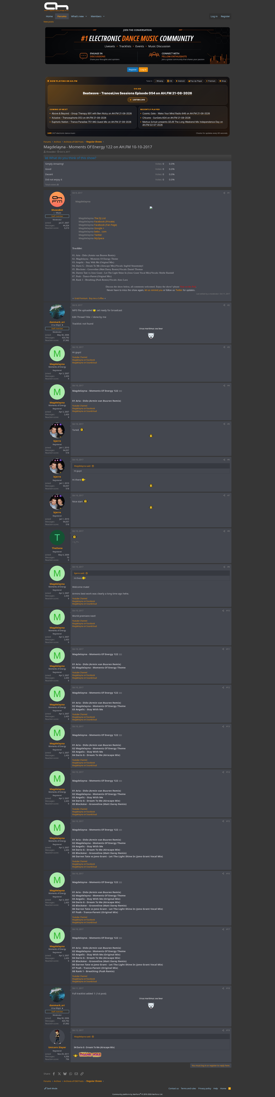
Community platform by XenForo (137, 1094)
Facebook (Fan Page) (98, 224)
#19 (228, 1030)
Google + (91, 228)
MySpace (91, 238)
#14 (228, 772)
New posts (49, 21)
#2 (228, 305)
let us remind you (153, 290)
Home (49, 16)
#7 (228, 495)
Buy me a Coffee (96, 298)
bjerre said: (79, 573)
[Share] (224, 193)
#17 (228, 929)
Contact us (174, 1088)
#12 (228, 687)
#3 (228, 347)
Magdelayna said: (82, 466)
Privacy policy (204, 1088)
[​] (151, 208)
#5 (228, 424)
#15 (228, 821)
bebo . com (92, 231)
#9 (228, 567)
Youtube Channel (79, 357)
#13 (228, 726)
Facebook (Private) (97, 221)
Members (96, 16)
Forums (61, 16)
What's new (77, 16)
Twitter (90, 234)
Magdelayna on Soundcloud (84, 362)
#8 (228, 531)
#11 (228, 649)
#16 (228, 873)
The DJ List (92, 218)
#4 (228, 385)
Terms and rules (188, 1088)
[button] (86, 16)
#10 (228, 610)
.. (151, 336)
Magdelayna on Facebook (83, 360)
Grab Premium (81, 298)
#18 (228, 988)
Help (215, 1088)
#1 (228, 193)
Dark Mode (51, 1088)
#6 (228, 459)
